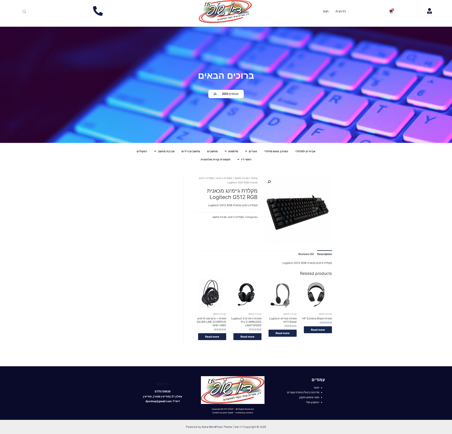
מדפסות (233, 151)
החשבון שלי (312, 402)
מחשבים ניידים (191, 151)
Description (324, 254)
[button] (226, 94)
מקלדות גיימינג (224, 178)
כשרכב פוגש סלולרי (276, 151)
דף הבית (341, 11)
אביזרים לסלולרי (305, 151)
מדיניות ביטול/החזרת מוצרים (303, 392)
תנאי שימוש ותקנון (309, 397)
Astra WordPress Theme (217, 427)
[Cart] (391, 11)
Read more (318, 329)
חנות (326, 11)
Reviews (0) (306, 254)
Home (254, 178)
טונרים (253, 151)
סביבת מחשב (166, 151)
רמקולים (142, 151)
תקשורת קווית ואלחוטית (215, 159)
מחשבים (212, 151)
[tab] (324, 254)
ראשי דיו (246, 159)
